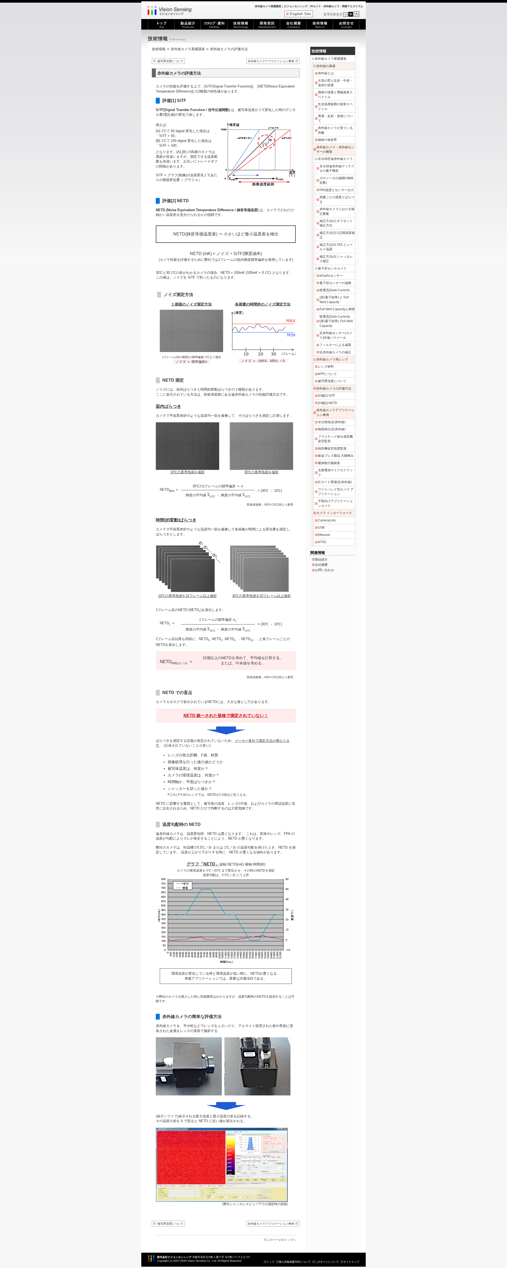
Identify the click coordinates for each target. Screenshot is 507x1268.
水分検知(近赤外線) (331, 422)
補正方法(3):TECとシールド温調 (336, 247)
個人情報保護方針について (295, 1261)
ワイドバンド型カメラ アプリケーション (336, 492)
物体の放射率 (327, 140)
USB (321, 527)
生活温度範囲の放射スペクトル (335, 106)
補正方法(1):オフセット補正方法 (336, 223)
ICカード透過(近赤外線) (335, 482)
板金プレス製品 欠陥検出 (336, 455)
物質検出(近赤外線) (331, 429)
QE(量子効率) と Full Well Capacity (334, 299)
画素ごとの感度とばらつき (337, 199)
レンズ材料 (326, 366)
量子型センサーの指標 (335, 283)
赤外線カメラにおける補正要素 (337, 211)
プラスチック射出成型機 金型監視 (335, 439)
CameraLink (327, 520)
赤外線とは (326, 73)
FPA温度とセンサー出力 (337, 190)
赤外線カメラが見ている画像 (335, 130)
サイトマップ (351, 1261)
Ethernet (324, 535)
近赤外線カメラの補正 (335, 352)
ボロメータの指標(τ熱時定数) (337, 180)
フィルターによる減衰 (335, 345)
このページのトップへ (281, 1239)
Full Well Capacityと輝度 (337, 309)
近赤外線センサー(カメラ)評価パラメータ (336, 335)
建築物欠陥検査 (329, 463)
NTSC (322, 542)
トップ (270, 1261)
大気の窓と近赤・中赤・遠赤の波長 (335, 83)
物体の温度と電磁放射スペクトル (335, 94)
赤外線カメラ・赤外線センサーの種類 (335, 149)
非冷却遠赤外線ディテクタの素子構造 (337, 168)
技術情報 (159, 49)
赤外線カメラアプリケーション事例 (271, 61)
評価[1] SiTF (326, 395)
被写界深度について (170, 61)
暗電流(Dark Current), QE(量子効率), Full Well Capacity (336, 321)
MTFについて (327, 374)
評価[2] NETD (327, 403)
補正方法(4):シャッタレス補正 (336, 259)
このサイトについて (327, 1261)
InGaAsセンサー (331, 275)
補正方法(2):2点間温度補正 (337, 235)
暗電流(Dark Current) (335, 290)
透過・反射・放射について (335, 118)
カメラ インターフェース (334, 513)
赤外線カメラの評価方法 (333, 388)
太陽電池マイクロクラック (335, 472)
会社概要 (321, 565)
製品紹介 (321, 559)
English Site (300, 14)
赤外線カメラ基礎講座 (188, 49)
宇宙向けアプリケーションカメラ (335, 503)
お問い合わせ (324, 570)
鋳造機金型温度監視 (332, 448)
